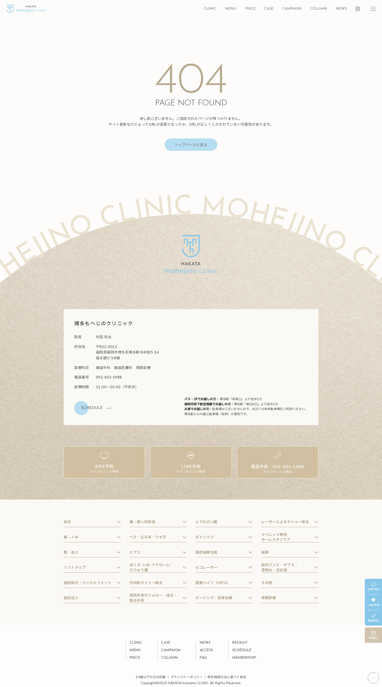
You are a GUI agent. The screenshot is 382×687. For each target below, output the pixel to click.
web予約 (373, 589)
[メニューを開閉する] (373, 9)
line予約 (373, 605)
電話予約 (373, 621)
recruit (240, 643)
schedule (241, 650)
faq (203, 658)
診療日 (373, 638)
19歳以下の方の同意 (151, 677)
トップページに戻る (191, 145)
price (250, 9)
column (318, 9)
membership (244, 658)
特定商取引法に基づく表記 (227, 677)
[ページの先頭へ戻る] (373, 677)
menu (230, 9)
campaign (292, 9)
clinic (210, 9)
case (268, 9)
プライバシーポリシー (187, 677)
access (206, 650)
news (341, 9)
